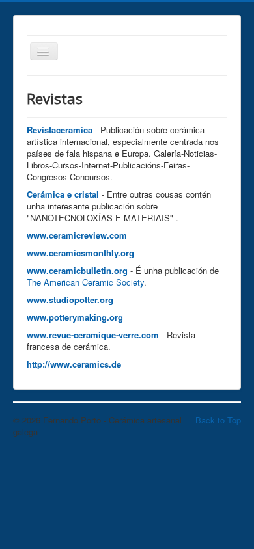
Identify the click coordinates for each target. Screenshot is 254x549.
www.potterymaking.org (75, 317)
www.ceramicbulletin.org (77, 270)
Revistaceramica (59, 130)
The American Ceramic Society (85, 282)
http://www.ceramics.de (74, 364)
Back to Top (218, 420)
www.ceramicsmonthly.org (80, 253)
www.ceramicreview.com (77, 235)
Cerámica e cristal (63, 194)
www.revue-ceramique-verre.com (93, 334)
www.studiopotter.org (70, 299)
